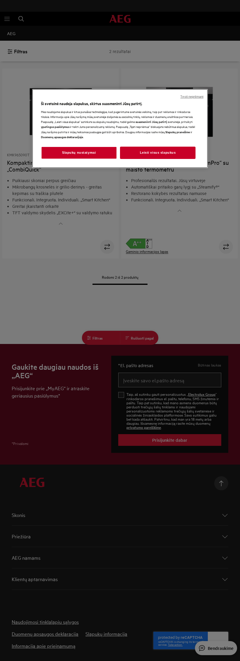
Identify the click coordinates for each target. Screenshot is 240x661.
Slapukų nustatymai (79, 152)
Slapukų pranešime (177, 131)
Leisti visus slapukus (158, 152)
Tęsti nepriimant (191, 96)
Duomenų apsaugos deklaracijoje (62, 137)
